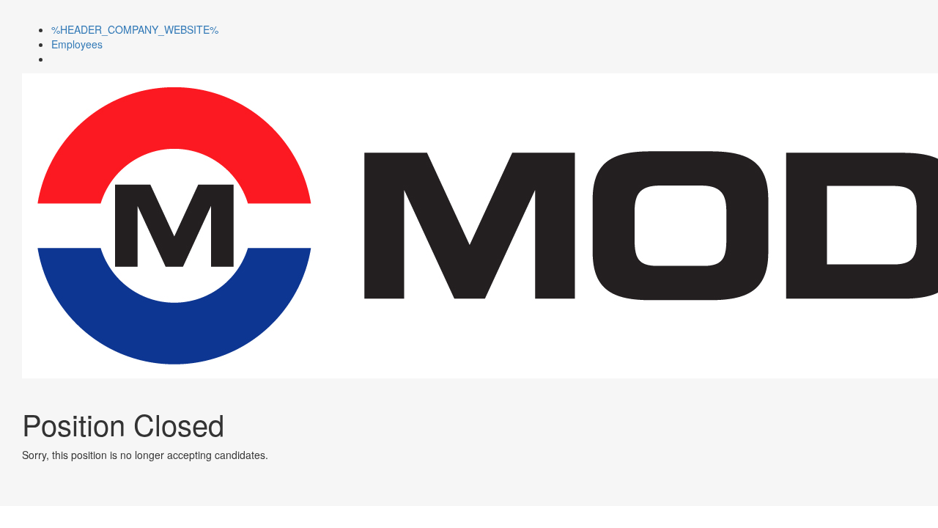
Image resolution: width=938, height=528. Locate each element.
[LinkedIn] (55, 58)
